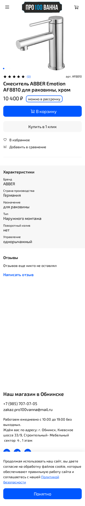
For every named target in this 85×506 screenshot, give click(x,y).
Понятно (42, 493)
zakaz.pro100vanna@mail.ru (28, 409)
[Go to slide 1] (3, 68)
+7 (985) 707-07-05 (20, 403)
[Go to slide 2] (6, 68)
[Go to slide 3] (9, 68)
